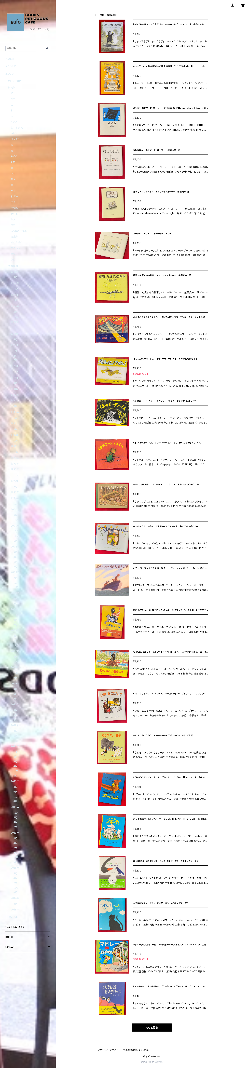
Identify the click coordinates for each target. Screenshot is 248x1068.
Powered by (148, 1062)
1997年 (15, 480)
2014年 (15, 807)
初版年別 (13, 266)
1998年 (15, 492)
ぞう (13, 202)
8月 (15, 383)
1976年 (15, 345)
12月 (16, 288)
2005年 (15, 609)
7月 (15, 360)
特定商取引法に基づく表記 (136, 1049)
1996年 (15, 469)
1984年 (15, 400)
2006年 (15, 630)
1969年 (15, 306)
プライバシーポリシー (108, 1049)
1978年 (15, 366)
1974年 (15, 322)
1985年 (15, 412)
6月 (15, 540)
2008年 (15, 667)
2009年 (15, 683)
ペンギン (15, 139)
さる (13, 225)
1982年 (15, 394)
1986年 (15, 423)
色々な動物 (17, 127)
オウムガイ (16, 242)
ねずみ (14, 196)
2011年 (15, 725)
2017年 (15, 898)
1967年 (15, 294)
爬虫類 (14, 236)
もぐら (14, 156)
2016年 (15, 867)
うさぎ (14, 121)
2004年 (15, 593)
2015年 (15, 832)
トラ (13, 219)
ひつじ (14, 253)
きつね (14, 207)
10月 (16, 371)
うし (13, 259)
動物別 (12, 87)
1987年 (15, 435)
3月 (15, 552)
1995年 (15, 463)
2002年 (15, 546)
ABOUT (10, 66)
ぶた (13, 173)
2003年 (15, 572)
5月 (15, 277)
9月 (15, 406)
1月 (15, 351)
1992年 (15, 457)
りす (13, 99)
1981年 (15, 389)
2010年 (15, 704)
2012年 (15, 746)
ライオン (15, 213)
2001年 (15, 525)
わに (13, 110)
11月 (15, 440)
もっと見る (152, 1027)
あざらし (15, 248)
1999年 (15, 498)
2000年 (15, 509)
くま (13, 162)
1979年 (15, 377)
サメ (13, 179)
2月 (15, 355)
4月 (15, 557)
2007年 (15, 651)
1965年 (15, 283)
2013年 (15, 781)
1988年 (15, 446)
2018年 (15, 909)
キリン (14, 133)
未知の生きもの (19, 230)
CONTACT (12, 917)
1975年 (15, 333)
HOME (99, 15)
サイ (13, 190)
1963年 (15, 271)
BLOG (9, 73)
